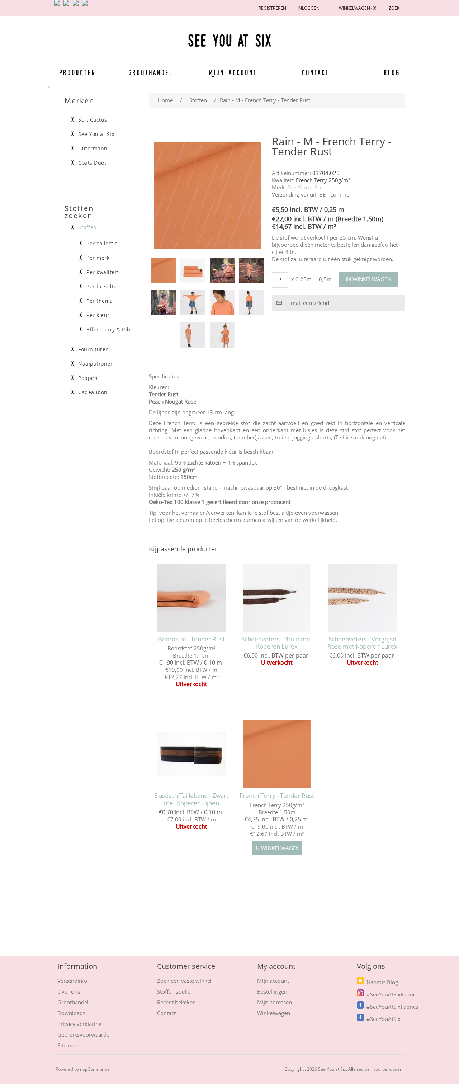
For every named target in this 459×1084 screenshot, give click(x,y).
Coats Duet (92, 163)
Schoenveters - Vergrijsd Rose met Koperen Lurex (362, 643)
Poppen (88, 378)
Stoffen (87, 227)
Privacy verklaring (79, 1023)
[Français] (77, 5)
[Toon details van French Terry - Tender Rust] (277, 754)
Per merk (97, 258)
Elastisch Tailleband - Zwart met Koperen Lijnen (191, 799)
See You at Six (305, 187)
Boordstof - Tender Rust (191, 639)
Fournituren (93, 349)
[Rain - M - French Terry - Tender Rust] (163, 270)
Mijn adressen (274, 1002)
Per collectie (102, 243)
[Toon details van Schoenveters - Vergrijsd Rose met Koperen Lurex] (362, 597)
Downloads (71, 1013)
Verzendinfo (72, 980)
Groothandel (150, 72)
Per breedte (101, 286)
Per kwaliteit (102, 272)
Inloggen (309, 8)
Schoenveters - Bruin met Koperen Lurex (276, 643)
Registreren (272, 8)
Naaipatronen (96, 363)
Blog (392, 72)
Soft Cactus (92, 120)
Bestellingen (272, 991)
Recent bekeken (176, 1002)
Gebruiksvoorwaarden (85, 1034)
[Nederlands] (67, 5)
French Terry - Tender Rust (277, 795)
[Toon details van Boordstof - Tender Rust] (191, 597)
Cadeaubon (93, 392)
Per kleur (98, 315)
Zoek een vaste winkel (184, 980)
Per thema (99, 301)
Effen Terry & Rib (108, 329)
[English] (58, 5)
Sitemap (67, 1045)
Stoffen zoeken (175, 991)
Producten (77, 72)
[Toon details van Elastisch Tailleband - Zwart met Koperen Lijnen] (191, 754)
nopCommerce (95, 1069)
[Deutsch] (86, 5)
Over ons (68, 991)
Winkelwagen (273, 1013)
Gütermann (93, 148)
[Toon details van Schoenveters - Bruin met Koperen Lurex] (277, 597)
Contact (316, 72)
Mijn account (233, 72)
